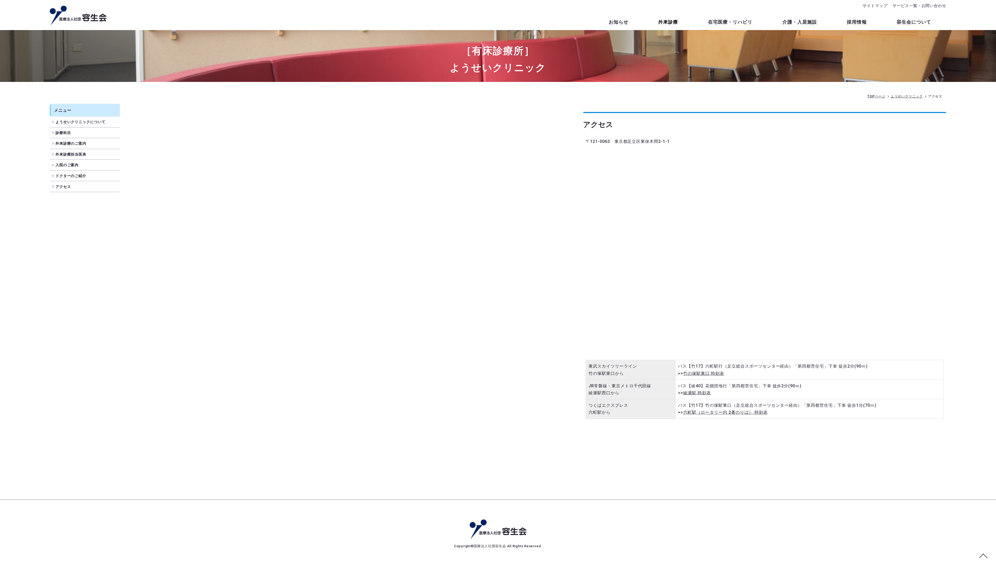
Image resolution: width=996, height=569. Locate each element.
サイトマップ (875, 5)
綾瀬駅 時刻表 (697, 392)
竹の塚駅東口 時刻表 (703, 373)
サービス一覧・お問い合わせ (919, 5)
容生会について (914, 22)
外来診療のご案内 (71, 143)
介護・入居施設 (800, 22)
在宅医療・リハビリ (730, 22)
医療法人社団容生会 (490, 546)
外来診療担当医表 (71, 154)
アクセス (63, 187)
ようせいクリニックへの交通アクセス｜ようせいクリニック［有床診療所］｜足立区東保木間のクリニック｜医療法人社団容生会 (78, 15)
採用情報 (857, 22)
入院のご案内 (67, 165)
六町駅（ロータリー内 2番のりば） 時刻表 (725, 412)
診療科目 (63, 133)
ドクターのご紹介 (71, 176)
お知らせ (618, 22)
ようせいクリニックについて (81, 122)
